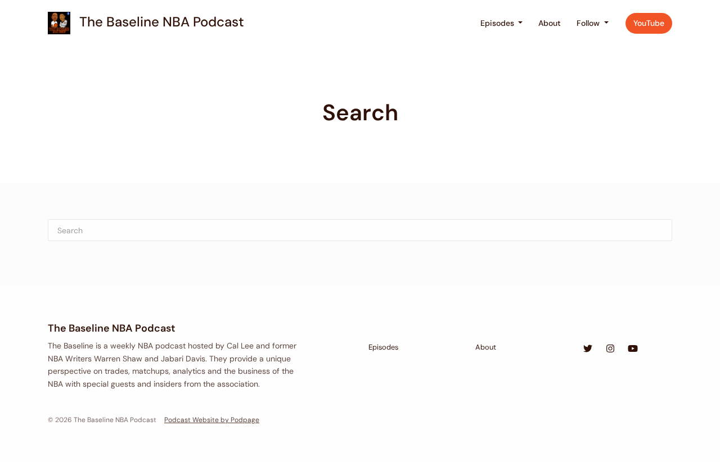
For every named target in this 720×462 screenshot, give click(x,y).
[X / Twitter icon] (587, 349)
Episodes (498, 23)
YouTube (648, 23)
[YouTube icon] (632, 349)
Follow (589, 23)
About (549, 23)
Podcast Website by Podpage (211, 419)
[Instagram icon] (610, 349)
